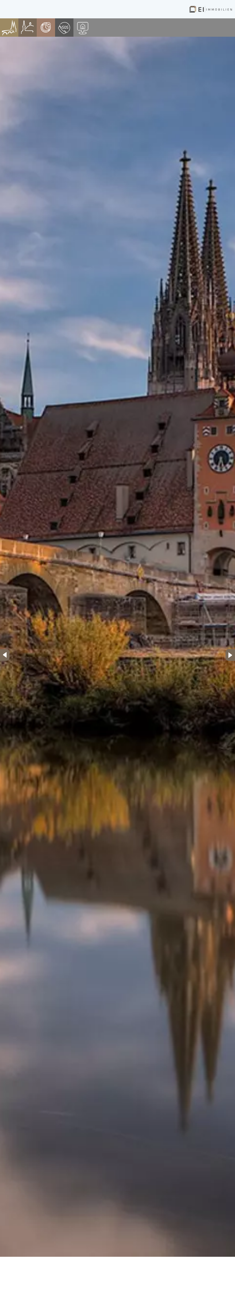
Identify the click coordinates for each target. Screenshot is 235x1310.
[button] (4, 655)
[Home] (210, 9)
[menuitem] (9, 27)
